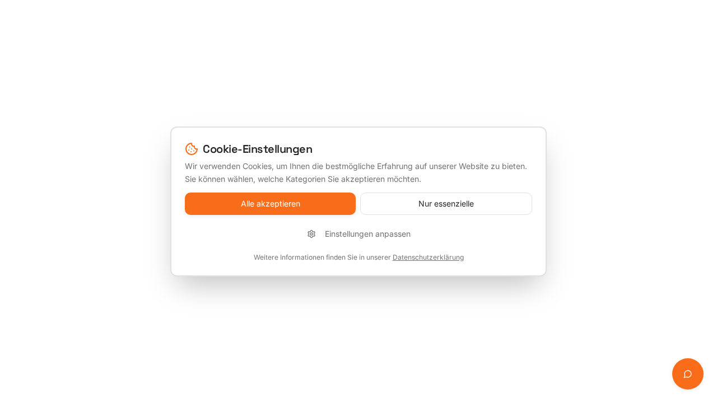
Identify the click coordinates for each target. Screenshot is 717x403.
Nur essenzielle (446, 203)
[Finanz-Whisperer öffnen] (688, 374)
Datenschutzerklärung (428, 257)
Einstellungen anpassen (368, 233)
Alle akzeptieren (270, 203)
